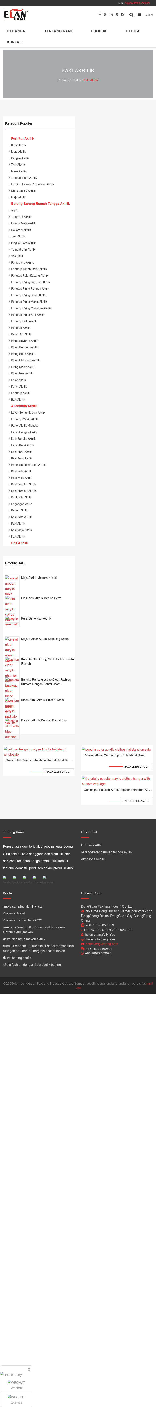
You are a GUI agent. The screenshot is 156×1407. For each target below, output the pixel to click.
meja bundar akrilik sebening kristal (45, 638)
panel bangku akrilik (24, 432)
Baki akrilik (18, 399)
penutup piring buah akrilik (28, 295)
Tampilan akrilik (21, 217)
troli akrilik (18, 164)
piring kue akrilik (22, 373)
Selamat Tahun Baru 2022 (23, 920)
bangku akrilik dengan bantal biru (44, 720)
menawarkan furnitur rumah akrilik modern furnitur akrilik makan (34, 929)
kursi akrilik (18, 145)
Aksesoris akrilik (93, 859)
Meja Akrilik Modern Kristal (39, 577)
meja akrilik (18, 151)
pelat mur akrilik (21, 334)
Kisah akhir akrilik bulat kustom (42, 700)
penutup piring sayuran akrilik (30, 282)
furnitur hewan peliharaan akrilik (32, 184)
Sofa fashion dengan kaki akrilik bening (32, 964)
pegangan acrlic (21, 504)
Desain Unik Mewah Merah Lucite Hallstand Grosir (39, 760)
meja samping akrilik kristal (23, 906)
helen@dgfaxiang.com (137, 2)
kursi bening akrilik (17, 957)
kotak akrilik (19, 386)
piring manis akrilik (23, 367)
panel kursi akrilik (22, 445)
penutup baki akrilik (24, 321)
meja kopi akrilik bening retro (41, 598)
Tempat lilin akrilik (23, 249)
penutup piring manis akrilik (29, 301)
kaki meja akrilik (21, 530)
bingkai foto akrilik (23, 243)
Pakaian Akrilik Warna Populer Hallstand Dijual (114, 755)
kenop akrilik (19, 510)
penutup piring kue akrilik (27, 315)
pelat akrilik (18, 380)
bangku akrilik (20, 158)
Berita (133, 31)
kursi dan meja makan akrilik (24, 939)
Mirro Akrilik (18, 171)
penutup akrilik (20, 328)
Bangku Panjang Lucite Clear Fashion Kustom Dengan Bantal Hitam (46, 681)
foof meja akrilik (21, 478)
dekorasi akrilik (21, 230)
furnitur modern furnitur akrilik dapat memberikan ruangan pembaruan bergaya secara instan (38, 948)
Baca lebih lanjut (58, 771)
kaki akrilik (90, 80)
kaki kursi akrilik (21, 451)
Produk (99, 31)
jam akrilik (18, 236)
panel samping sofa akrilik (28, 465)
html (150, 983)
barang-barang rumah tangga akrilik (106, 852)
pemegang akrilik (22, 262)
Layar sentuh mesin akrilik (28, 412)
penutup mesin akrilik (25, 419)
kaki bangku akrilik (23, 438)
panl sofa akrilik (21, 497)
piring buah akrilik (22, 354)
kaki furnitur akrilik (23, 484)
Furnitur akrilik (91, 845)
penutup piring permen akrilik (30, 288)
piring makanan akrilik (25, 360)
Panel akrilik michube (25, 425)
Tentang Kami (58, 31)
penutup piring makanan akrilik (31, 308)
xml (78, 987)
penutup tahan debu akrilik (29, 269)
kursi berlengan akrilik (36, 618)
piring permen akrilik (24, 347)
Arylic (14, 210)
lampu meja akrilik (23, 223)
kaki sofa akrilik (21, 471)
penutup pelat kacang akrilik (29, 275)
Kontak (14, 42)
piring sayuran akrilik (24, 341)
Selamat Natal (14, 913)
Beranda (16, 31)
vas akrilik (17, 256)
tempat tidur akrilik (24, 178)
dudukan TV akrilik (23, 191)
